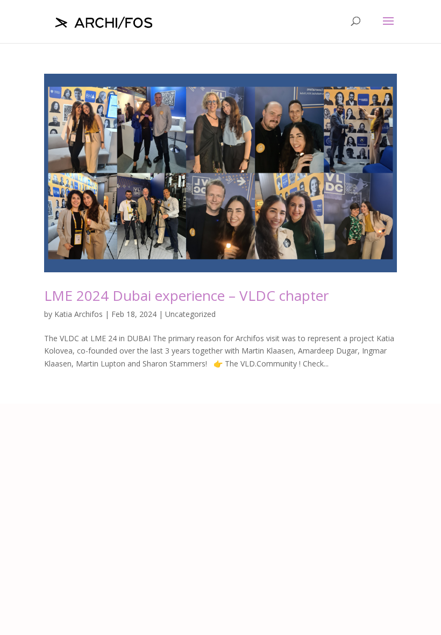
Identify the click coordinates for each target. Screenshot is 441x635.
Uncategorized (190, 314)
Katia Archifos (78, 314)
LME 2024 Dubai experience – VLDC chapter (186, 295)
